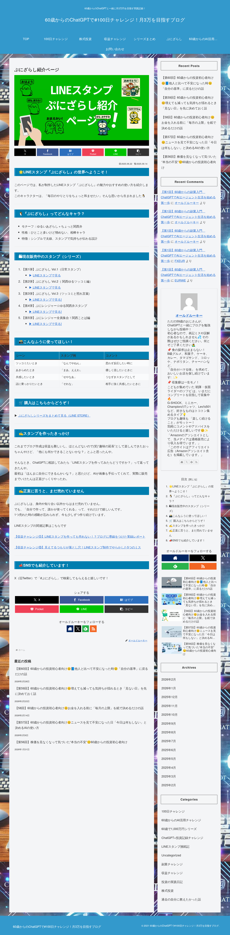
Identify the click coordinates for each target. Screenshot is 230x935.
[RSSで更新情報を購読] (93, 628)
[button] (138, 152)
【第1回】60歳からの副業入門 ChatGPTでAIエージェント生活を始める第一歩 (188, 197)
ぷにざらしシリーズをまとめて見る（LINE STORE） (54, 415)
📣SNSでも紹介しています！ (187, 540)
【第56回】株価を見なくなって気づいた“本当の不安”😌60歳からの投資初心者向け (71, 742)
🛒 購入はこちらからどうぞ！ (187, 520)
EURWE (180, 280)
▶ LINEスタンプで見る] (45, 299)
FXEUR (180, 260)
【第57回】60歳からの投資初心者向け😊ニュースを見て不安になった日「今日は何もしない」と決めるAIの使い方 (81, 725)
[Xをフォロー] (77, 628)
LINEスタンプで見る (47, 275)
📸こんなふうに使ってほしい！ (188, 516)
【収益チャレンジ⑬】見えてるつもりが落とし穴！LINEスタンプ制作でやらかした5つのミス (77, 547)
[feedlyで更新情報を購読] (85, 628)
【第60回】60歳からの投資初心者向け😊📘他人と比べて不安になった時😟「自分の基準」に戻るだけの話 (81, 671)
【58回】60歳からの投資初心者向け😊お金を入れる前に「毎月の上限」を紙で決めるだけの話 (79, 708)
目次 (184, 479)
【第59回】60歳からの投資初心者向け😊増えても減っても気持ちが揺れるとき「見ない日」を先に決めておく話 (81, 691)
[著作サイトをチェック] (70, 628)
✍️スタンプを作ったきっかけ (187, 525)
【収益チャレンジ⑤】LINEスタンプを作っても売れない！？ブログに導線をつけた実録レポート (79, 536)
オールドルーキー (187, 202)
